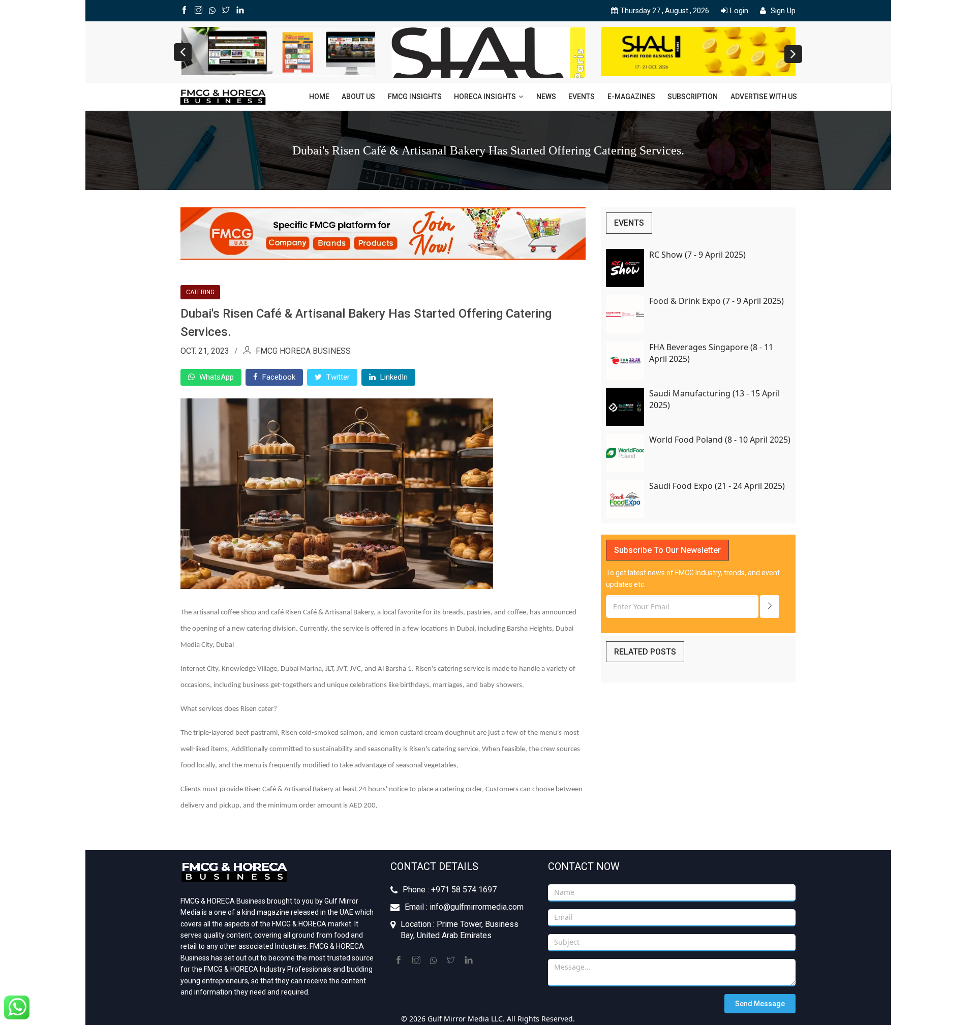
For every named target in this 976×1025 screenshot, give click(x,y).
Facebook (277, 377)
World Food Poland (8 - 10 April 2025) (719, 439)
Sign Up (782, 10)
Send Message (760, 1004)
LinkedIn (393, 377)
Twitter (337, 377)
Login (739, 10)
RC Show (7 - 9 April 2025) (697, 254)
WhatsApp (215, 377)
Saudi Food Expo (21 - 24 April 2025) (717, 485)
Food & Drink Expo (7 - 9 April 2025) (716, 300)
